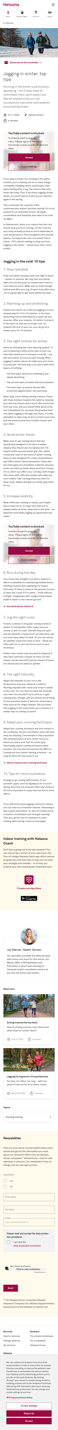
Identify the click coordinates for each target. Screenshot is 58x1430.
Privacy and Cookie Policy (20, 1398)
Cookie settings (29, 1406)
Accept (29, 1421)
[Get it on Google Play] (29, 898)
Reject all (29, 1413)
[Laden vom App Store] (29, 889)
